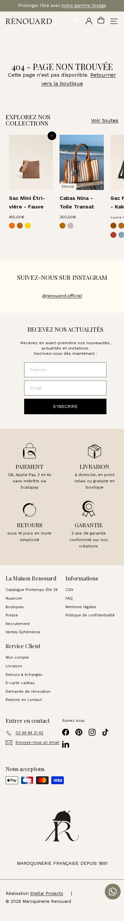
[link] (12, 226)
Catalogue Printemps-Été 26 (32, 590)
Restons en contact (24, 700)
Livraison (14, 666)
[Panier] (100, 21)
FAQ (69, 598)
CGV (69, 590)
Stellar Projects (46, 893)
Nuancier (14, 598)
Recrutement (18, 624)
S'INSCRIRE (65, 406)
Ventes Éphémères (23, 632)
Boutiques (15, 607)
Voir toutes (104, 120)
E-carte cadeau (20, 683)
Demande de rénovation (28, 691)
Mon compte (17, 657)
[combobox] (76, 21)
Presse (12, 615)
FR (76, 21)
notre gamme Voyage (84, 5)
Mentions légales (80, 607)
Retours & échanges (24, 675)
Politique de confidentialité (90, 615)
